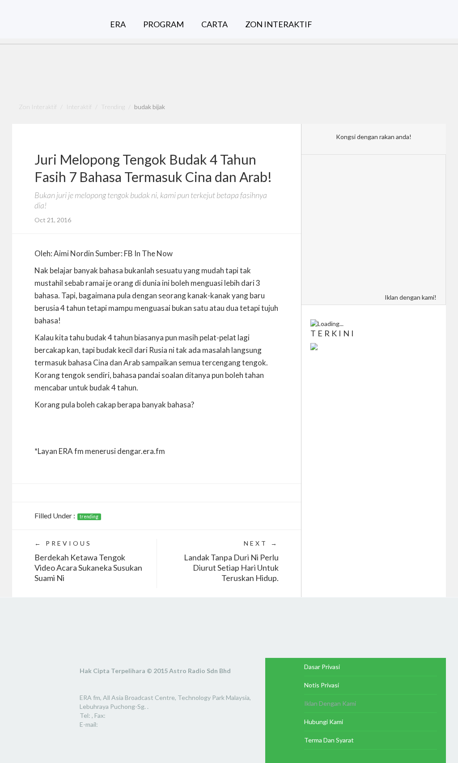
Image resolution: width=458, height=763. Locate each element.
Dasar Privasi (322, 666)
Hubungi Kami (323, 721)
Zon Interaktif (38, 106)
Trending (113, 106)
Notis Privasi (321, 685)
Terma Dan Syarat (329, 740)
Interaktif (79, 106)
